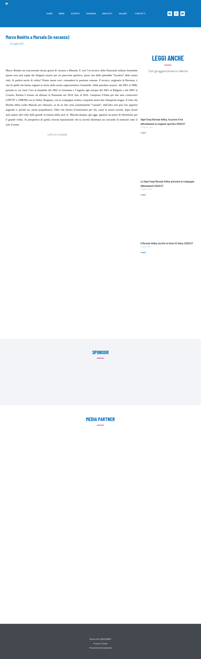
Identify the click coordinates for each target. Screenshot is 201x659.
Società (75, 13)
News (61, 13)
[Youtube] (182, 13)
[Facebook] (169, 13)
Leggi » (144, 133)
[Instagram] (176, 13)
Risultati (107, 13)
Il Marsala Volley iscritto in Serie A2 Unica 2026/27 (167, 243)
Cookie (104, 643)
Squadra (91, 13)
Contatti (140, 13)
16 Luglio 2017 (17, 43)
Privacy (96, 643)
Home (49, 13)
